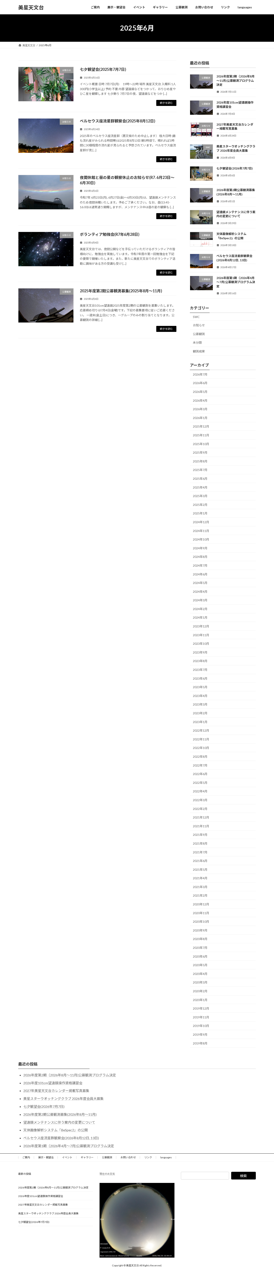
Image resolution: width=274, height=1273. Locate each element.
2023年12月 (201, 626)
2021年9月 (200, 835)
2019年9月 (200, 1034)
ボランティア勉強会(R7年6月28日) (109, 234)
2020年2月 (200, 991)
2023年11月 (201, 635)
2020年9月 (200, 930)
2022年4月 (200, 791)
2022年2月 (200, 809)
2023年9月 (200, 652)
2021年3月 (200, 887)
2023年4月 (200, 696)
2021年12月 (201, 817)
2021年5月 (200, 869)
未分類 (197, 343)
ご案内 (26, 1157)
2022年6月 (200, 774)
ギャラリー (87, 1157)
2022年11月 (201, 739)
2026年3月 (200, 409)
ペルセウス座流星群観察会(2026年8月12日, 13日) (61, 1138)
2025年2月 (200, 505)
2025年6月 (200, 478)
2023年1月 (200, 722)
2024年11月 (201, 531)
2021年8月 (200, 843)
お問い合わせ (128, 1157)
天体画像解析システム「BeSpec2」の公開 (55, 1130)
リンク (148, 1157)
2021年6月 (200, 861)
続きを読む (166, 102)
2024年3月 (200, 600)
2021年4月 (200, 878)
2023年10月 (201, 643)
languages (166, 1157)
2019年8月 (200, 1043)
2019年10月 (201, 1026)
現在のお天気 (107, 1173)
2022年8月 (200, 756)
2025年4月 (200, 487)
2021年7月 (200, 852)
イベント (67, 1157)
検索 (243, 1176)
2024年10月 (201, 539)
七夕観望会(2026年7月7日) (234, 168)
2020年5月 (200, 965)
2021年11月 (201, 826)
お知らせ (199, 325)
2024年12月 (201, 522)
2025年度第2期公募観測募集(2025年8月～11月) (121, 290)
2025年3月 (200, 496)
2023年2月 (200, 713)
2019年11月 (201, 1017)
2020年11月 (201, 913)
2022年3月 (200, 800)
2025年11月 (201, 435)
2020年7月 (200, 947)
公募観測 (199, 334)
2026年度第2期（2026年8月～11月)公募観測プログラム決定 (235, 80)
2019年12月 (201, 1008)
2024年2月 (200, 609)
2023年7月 (200, 669)
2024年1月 (200, 617)
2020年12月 (201, 904)
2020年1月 (200, 1000)
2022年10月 (201, 748)
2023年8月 (200, 661)
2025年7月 (200, 470)
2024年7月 (200, 565)
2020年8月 (200, 939)
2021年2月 (200, 895)
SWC (196, 317)
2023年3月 (200, 704)
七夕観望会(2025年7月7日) (103, 69)
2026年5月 (200, 392)
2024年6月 (200, 574)
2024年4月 (200, 591)
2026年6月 (200, 383)
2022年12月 (201, 730)
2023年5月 (200, 687)
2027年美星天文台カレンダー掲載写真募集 (56, 1091)
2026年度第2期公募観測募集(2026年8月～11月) (60, 1114)
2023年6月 (200, 678)
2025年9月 (200, 452)
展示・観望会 (46, 1157)
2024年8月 (200, 557)
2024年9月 (200, 548)
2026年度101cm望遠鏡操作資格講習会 (52, 1083)
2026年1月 (200, 418)
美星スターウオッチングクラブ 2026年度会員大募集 (63, 1098)
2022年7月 (200, 765)
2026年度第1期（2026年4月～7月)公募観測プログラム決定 (235, 282)
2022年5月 (200, 782)
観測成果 (199, 351)
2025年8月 (200, 461)
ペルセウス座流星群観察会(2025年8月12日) (117, 121)
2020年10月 (201, 921)
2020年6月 (200, 956)
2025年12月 (201, 426)
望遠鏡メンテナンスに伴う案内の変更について (59, 1122)
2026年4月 (200, 400)
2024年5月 (200, 583)
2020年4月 (200, 974)
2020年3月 (200, 982)
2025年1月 (200, 513)
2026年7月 (200, 374)
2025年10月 (201, 444)
